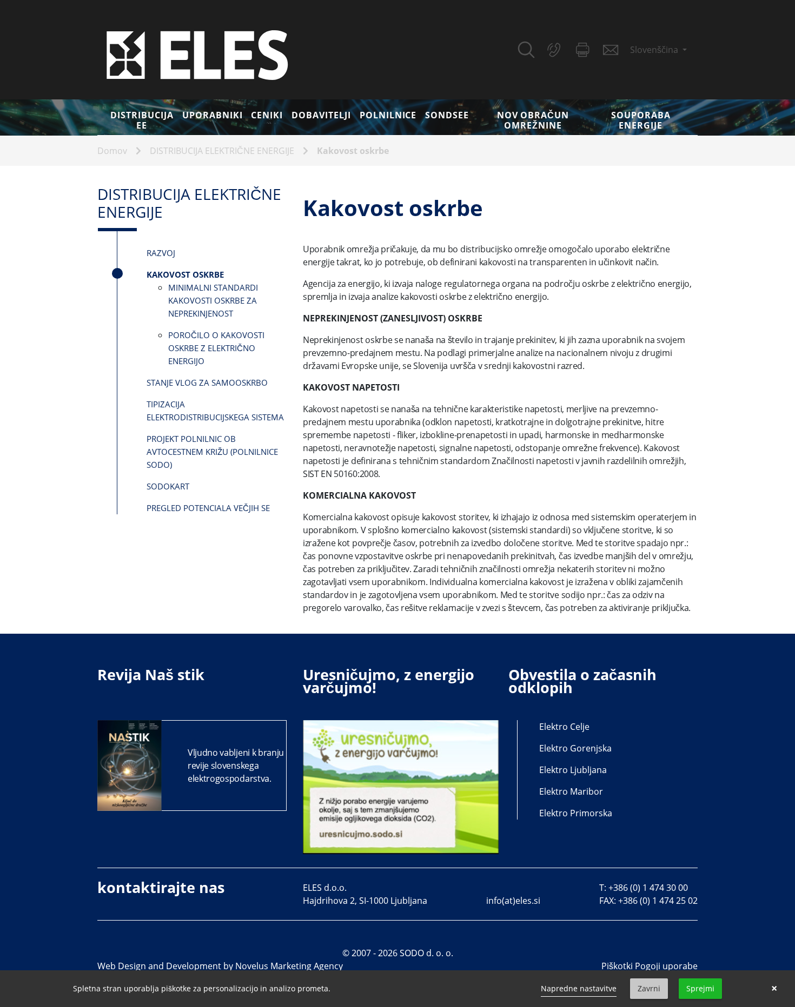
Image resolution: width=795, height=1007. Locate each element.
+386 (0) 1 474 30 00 (648, 888)
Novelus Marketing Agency (289, 966)
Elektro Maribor (571, 791)
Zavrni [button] (649, 988)
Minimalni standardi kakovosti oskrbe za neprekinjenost (213, 300)
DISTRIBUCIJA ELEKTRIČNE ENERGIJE (222, 151)
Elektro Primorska (575, 813)
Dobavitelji (321, 115)
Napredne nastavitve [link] (579, 988)
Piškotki (617, 966)
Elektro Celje (564, 727)
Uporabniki (212, 115)
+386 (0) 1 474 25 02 (658, 901)
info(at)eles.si (513, 901)
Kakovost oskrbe (353, 151)
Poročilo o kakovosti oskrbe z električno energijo (216, 348)
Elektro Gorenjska (575, 748)
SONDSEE (447, 115)
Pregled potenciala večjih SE (208, 507)
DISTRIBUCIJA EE (142, 120)
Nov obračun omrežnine (533, 120)
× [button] (774, 988)
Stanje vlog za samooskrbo (207, 382)
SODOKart (168, 486)
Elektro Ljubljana (573, 770)
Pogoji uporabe (666, 966)
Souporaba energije (641, 120)
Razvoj (161, 252)
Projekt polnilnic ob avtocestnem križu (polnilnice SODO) (212, 451)
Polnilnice (388, 115)
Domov (112, 151)
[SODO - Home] (197, 54)
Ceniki (267, 115)
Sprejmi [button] (700, 988)
